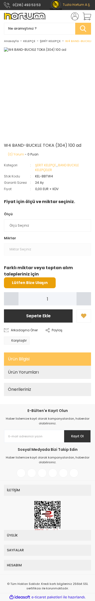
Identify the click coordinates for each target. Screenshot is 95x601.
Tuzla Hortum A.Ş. (76, 4)
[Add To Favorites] (84, 316)
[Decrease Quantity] (11, 298)
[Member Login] (73, 16)
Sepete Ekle (38, 316)
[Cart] (85, 16)
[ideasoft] (19, 597)
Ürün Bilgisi (19, 359)
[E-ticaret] (46, 597)
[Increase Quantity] (84, 298)
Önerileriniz (19, 389)
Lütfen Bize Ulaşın (30, 282)
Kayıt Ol (77, 436)
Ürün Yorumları (23, 372)
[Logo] (25, 16)
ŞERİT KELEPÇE (45, 165)
